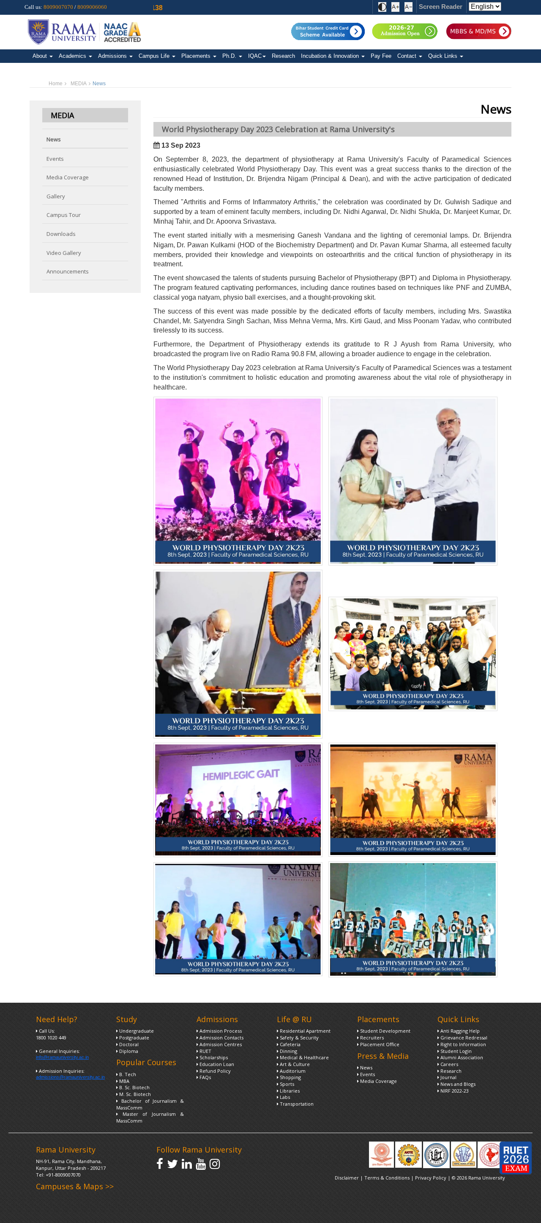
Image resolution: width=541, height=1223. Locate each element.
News (53, 139)
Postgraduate (133, 1037)
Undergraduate (136, 1031)
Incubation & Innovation (331, 56)
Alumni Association (461, 1057)
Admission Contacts (220, 1037)
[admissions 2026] (404, 30)
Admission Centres (220, 1044)
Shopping (290, 1077)
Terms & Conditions (387, 1177)
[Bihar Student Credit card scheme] (328, 30)
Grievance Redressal (463, 1037)
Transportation (296, 1104)
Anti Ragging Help (459, 1031)
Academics (73, 56)
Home (56, 84)
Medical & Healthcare (304, 1057)
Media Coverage (67, 177)
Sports (286, 1084)
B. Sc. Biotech (134, 1087)
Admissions (113, 56)
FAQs (204, 1077)
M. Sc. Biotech (134, 1094)
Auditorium (292, 1071)
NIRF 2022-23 (454, 1091)
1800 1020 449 (51, 1037)
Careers (448, 1064)
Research (283, 56)
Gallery (55, 196)
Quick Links (443, 56)
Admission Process (220, 1031)
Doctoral (128, 1044)
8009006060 (92, 7)
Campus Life (155, 56)
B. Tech (127, 1074)
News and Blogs (457, 1084)
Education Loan (216, 1064)
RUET (204, 1051)
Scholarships (213, 1057)
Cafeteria (290, 1044)
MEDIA (79, 84)
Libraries (289, 1091)
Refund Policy (214, 1071)
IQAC (255, 56)
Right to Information (462, 1044)
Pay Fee (381, 56)
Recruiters (371, 1037)
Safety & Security (299, 1037)
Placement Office (379, 1044)
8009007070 (58, 7)
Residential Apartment (305, 1031)
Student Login (455, 1051)
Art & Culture (294, 1064)
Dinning (288, 1051)
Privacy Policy (431, 1177)
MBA (123, 1081)
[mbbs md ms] (480, 30)
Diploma (128, 1051)
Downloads (61, 234)
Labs (284, 1097)
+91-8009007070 (63, 1175)
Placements (196, 56)
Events (55, 158)
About (41, 56)
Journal (447, 1077)
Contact (407, 56)
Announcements (67, 271)
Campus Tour (63, 215)
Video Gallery (63, 253)
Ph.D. (230, 56)
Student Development (384, 1031)
